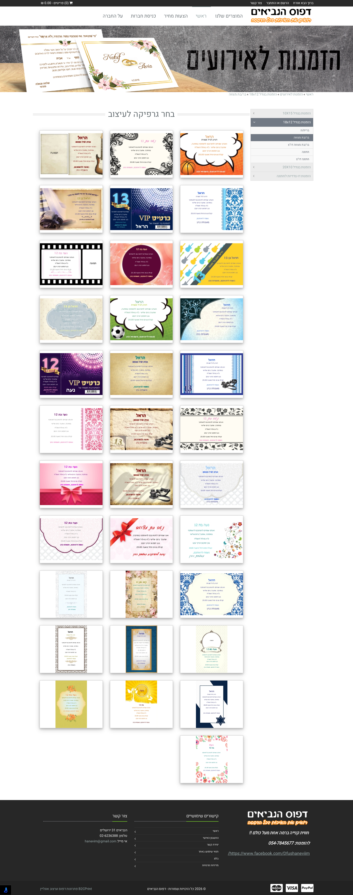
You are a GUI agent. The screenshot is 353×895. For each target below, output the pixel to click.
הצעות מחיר (176, 16)
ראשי (201, 16)
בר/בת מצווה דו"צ (298, 145)
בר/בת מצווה (237, 94)
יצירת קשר (213, 845)
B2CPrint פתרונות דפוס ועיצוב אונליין (66, 888)
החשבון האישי (211, 838)
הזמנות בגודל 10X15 (297, 113)
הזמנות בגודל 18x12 (263, 94)
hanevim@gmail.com (100, 841)
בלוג (216, 859)
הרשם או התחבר (277, 3)
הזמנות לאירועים (291, 94)
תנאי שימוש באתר (209, 852)
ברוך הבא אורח (303, 3)
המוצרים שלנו (229, 16)
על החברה (113, 16)
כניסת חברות (143, 16)
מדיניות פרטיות (210, 865)
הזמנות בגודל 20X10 (297, 167)
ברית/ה (304, 130)
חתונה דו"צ (302, 159)
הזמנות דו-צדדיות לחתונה (294, 176)
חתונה (305, 152)
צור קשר (256, 3)
